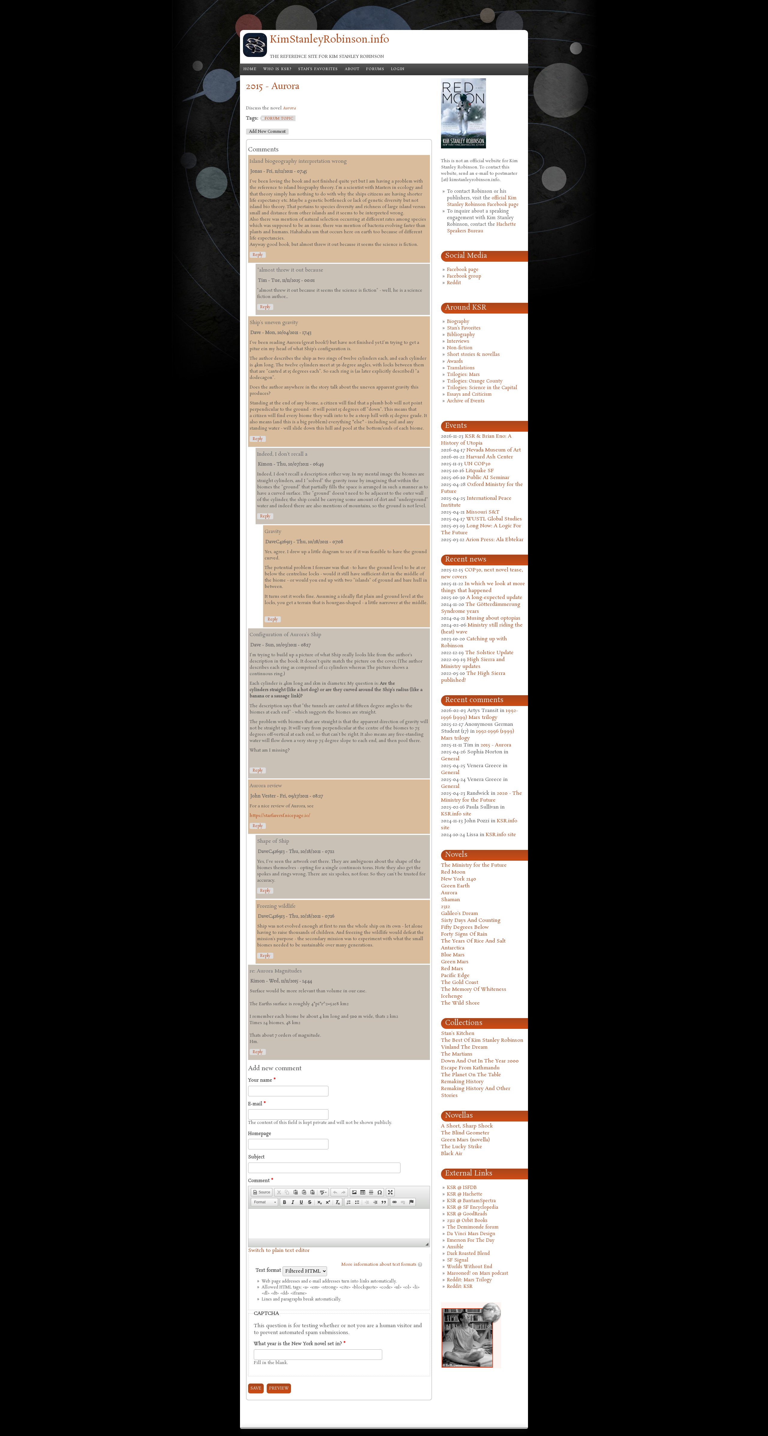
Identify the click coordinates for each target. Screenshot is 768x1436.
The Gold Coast (459, 982)
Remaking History (462, 1081)
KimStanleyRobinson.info (329, 40)
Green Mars (455, 961)
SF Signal (457, 1260)
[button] (261, 1192)
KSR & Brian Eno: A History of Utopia (476, 440)
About (352, 69)
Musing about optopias (493, 618)
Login (397, 69)
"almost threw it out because (290, 270)
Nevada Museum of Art (493, 450)
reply (258, 255)
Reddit (454, 283)
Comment (260, 1181)
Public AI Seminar (488, 477)
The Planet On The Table (471, 1074)
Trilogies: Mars (463, 375)
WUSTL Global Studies (494, 519)
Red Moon (453, 872)
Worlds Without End (469, 1267)
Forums (375, 69)
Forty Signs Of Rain (464, 934)
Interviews (458, 341)
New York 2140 (458, 879)
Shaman (450, 899)
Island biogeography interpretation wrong (298, 161)
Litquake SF (480, 470)
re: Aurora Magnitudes (276, 971)
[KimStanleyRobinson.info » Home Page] (255, 55)
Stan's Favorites (318, 69)
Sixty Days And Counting (470, 920)
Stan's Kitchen (457, 1033)
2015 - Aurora (496, 745)
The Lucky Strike (461, 1146)
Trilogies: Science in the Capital (482, 388)
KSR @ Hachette (464, 1194)
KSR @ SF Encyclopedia (472, 1208)
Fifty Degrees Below (465, 927)
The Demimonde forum (473, 1227)
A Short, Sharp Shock (467, 1126)
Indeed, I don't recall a (282, 454)
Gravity (273, 531)
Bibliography (461, 335)
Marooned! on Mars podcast (477, 1274)
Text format (269, 1271)
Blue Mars (453, 955)
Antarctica (452, 948)
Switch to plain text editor (279, 1250)
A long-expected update (494, 597)
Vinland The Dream (464, 1047)
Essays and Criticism (469, 395)
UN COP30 (477, 463)
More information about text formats (378, 1265)
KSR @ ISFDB (462, 1188)
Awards (455, 362)
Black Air (451, 1153)
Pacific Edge (455, 975)
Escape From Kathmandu (470, 1068)
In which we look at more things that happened (483, 587)
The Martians (456, 1054)
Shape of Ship (273, 841)
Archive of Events (465, 401)
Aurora (449, 892)
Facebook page (462, 270)
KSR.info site (456, 814)
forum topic (279, 118)
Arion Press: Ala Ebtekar (495, 539)
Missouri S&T (483, 512)
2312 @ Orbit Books (467, 1221)
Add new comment (267, 131)
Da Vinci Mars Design (471, 1234)
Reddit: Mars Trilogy (469, 1280)
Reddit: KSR (459, 1287)
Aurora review (266, 785)
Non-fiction (459, 348)
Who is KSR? (277, 69)
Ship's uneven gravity (274, 322)
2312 (445, 906)
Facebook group (464, 276)
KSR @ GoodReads (467, 1214)
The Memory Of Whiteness (473, 989)
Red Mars (452, 968)
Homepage (259, 1134)
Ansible (455, 1247)
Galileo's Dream (459, 913)
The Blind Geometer (465, 1133)
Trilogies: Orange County (474, 381)
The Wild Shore (460, 1003)
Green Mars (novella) (465, 1140)
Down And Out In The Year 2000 (480, 1061)
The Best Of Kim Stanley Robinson (482, 1040)
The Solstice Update (489, 652)
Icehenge (452, 996)
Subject (256, 1157)
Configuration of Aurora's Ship (285, 634)
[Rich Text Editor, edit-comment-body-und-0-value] (339, 1224)
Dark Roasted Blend (468, 1254)
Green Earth (455, 886)
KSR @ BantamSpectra (471, 1201)
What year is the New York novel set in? (299, 1344)
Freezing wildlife (276, 906)
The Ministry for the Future (474, 865)
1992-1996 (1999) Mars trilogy (479, 714)
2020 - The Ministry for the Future (481, 797)
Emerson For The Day (470, 1241)
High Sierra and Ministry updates (473, 663)
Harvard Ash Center (489, 457)
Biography (458, 322)
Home (249, 69)
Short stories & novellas (473, 355)
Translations (461, 368)
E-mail (257, 1104)
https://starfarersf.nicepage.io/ (280, 816)
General (450, 758)
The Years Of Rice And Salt (473, 941)
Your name (261, 1080)
